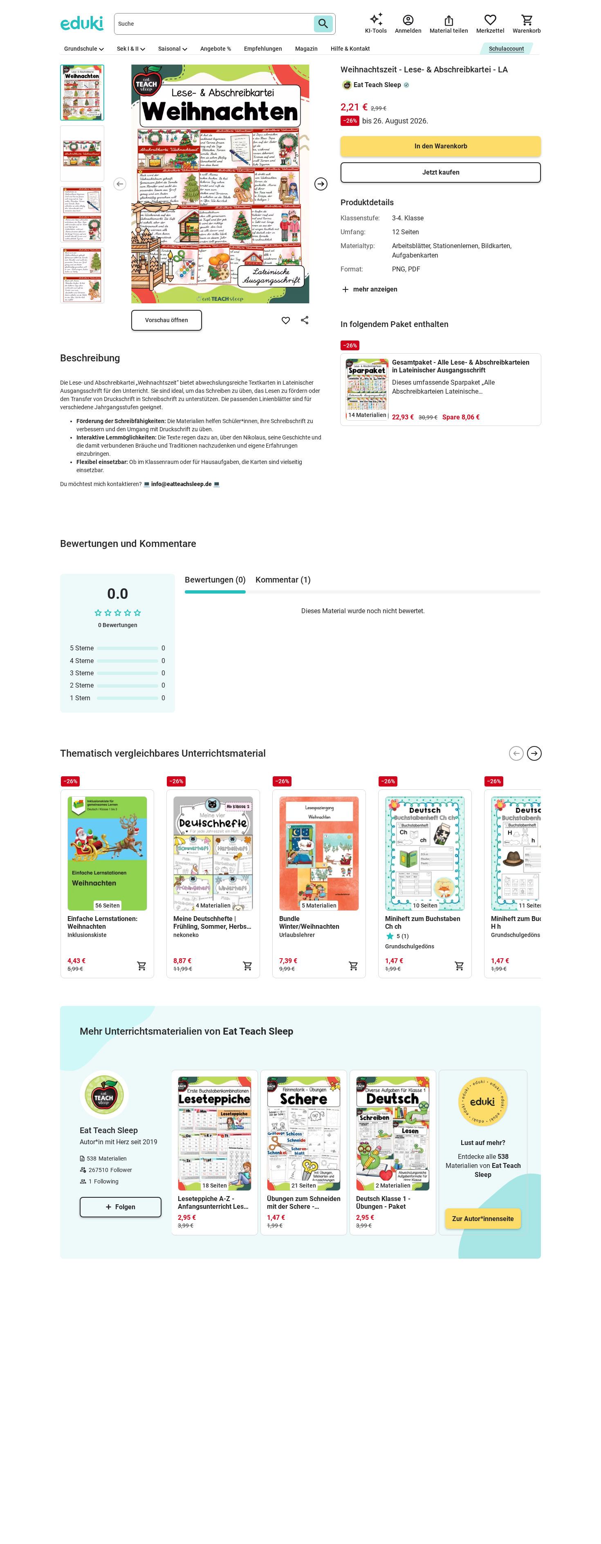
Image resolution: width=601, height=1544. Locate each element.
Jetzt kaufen (441, 172)
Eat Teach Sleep (377, 85)
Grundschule (80, 48)
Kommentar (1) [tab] (283, 580)
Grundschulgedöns (409, 946)
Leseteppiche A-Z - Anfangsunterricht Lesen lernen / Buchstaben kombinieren (214, 1202)
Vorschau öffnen (166, 320)
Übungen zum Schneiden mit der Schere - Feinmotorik (304, 1202)
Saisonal (169, 48)
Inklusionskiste (87, 935)
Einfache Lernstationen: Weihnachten (102, 922)
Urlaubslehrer (297, 935)
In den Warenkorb (441, 146)
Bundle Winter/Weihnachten (309, 922)
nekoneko (186, 935)
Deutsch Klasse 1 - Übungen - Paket (383, 1202)
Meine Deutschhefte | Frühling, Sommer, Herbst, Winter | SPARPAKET (211, 922)
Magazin (306, 48)
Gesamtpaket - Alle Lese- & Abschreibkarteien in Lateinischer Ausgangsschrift (460, 366)
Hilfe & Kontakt (350, 48)
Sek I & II (128, 48)
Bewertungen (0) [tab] (215, 580)
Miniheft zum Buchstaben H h (528, 922)
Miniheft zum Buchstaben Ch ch (422, 922)
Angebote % (215, 48)
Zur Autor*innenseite (483, 1219)
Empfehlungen (263, 48)
